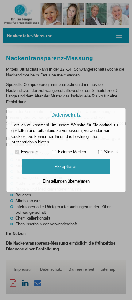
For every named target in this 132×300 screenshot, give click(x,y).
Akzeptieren (66, 166)
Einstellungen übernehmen (66, 181)
